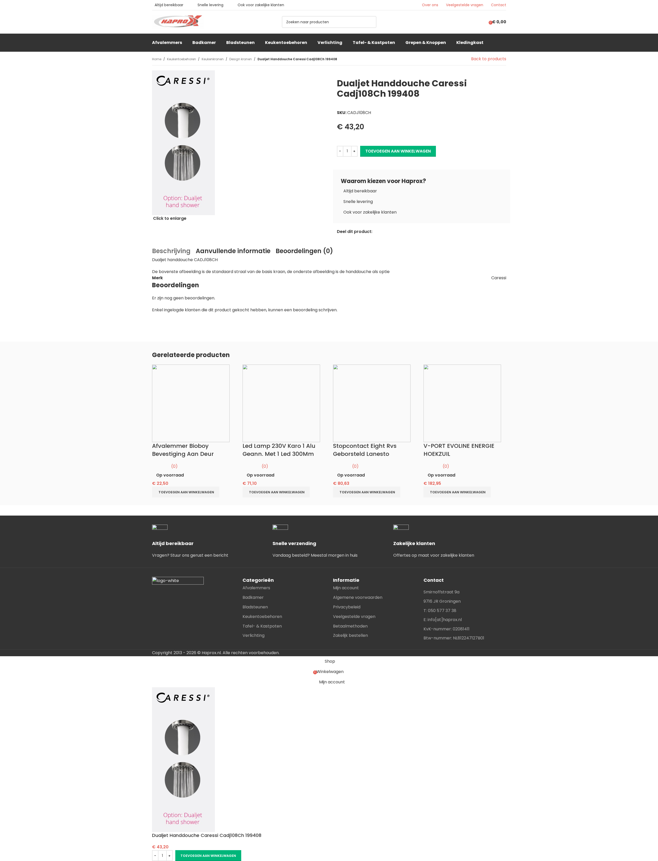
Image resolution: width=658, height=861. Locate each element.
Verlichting (253, 635)
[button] (185, 492)
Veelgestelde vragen (464, 5)
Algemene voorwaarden (357, 597)
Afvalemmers (256, 588)
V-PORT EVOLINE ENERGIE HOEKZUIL (458, 450)
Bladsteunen (255, 607)
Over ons (430, 5)
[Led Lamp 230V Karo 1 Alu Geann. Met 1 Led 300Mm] (281, 403)
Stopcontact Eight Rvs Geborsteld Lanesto (365, 450)
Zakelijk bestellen (350, 635)
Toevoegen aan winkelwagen (398, 151)
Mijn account (346, 588)
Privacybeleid (346, 607)
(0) (174, 466)
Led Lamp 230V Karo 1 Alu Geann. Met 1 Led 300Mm (279, 450)
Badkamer (253, 597)
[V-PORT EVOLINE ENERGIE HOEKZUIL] (462, 403)
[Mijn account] (480, 22)
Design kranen (240, 59)
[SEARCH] (370, 22)
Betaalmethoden (350, 626)
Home (156, 59)
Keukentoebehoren (181, 59)
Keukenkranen (213, 59)
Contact (498, 5)
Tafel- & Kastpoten (262, 626)
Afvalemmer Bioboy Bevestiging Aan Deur (183, 450)
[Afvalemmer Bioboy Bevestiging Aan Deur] (191, 403)
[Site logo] (178, 22)
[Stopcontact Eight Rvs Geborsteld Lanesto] (372, 403)
